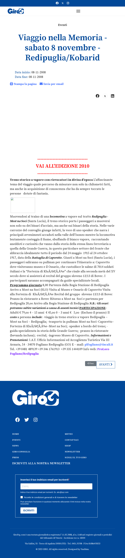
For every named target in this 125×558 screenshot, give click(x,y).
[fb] (16, 416)
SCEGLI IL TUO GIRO (75, 457)
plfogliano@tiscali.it (99, 345)
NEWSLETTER (72, 451)
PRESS (15, 457)
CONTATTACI (72, 440)
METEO (69, 434)
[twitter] (25, 416)
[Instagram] (68, 3)
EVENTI (16, 440)
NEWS (15, 445)
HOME (15, 434)
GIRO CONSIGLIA (21, 451)
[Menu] (78, 11)
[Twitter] (63, 3)
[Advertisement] (62, 125)
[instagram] (35, 416)
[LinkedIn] (112, 96)
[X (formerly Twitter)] (105, 96)
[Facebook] (57, 3)
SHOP (68, 445)
